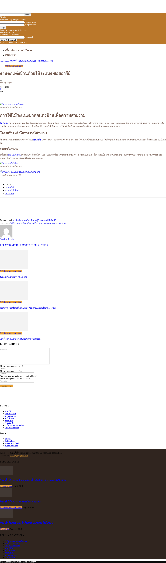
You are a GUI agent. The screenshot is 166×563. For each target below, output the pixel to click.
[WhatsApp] (32, 95)
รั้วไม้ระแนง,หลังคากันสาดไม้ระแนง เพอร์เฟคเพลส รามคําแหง (37, 223)
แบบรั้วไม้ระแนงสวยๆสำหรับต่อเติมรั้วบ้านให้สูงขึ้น (20, 339)
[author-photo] (6, 237)
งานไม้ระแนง (10, 414)
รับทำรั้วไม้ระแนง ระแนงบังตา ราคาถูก (20, 501)
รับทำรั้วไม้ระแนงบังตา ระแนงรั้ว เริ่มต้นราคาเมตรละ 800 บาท (33, 480)
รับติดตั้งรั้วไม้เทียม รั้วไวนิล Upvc (13, 277)
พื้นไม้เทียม (9, 418)
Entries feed (10, 441)
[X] (13, 95)
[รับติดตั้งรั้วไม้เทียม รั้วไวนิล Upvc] (14, 268)
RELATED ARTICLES (11, 245)
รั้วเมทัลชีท (9, 423)
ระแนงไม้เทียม (11, 190)
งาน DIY (8, 411)
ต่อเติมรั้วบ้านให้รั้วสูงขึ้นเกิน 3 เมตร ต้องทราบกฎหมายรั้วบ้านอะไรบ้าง (28, 308)
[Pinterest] (23, 95)
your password (30, 25)
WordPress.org (11, 446)
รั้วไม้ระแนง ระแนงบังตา (14, 66)
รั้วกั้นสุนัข (9, 421)
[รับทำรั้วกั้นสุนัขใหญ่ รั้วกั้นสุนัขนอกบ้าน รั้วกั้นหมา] (6, 517)
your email (28, 37)
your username (30, 22)
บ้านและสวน (10, 416)
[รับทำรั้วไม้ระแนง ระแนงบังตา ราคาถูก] (6, 496)
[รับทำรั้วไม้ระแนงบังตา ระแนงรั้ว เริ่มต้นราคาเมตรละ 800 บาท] (6, 475)
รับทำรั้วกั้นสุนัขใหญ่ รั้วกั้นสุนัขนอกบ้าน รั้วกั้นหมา (26, 522)
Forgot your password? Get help (13, 30)
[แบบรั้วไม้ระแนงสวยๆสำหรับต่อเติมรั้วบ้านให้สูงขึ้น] (14, 330)
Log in (8, 439)
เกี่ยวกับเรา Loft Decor (19, 50)
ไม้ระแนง (9, 194)
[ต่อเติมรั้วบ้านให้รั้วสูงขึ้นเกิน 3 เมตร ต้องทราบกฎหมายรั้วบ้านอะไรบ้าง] (14, 299)
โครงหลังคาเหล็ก (12, 428)
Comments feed (12, 443)
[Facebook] (4, 95)
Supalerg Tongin (6, 83)
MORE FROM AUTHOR (35, 245)
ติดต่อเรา (10, 55)
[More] (41, 95)
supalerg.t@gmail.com (19, 456)
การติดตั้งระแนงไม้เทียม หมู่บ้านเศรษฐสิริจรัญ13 (34, 220)
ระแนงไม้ (9, 187)
